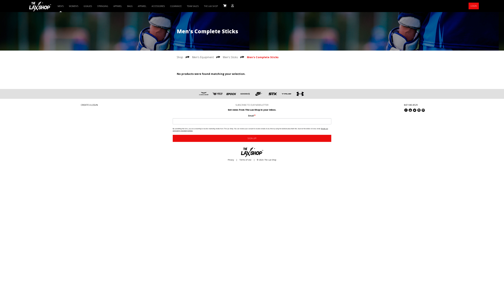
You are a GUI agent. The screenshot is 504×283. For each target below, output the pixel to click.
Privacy (231, 160)
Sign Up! (252, 138)
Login (474, 5)
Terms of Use (245, 160)
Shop (180, 57)
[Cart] (224, 6)
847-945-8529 (411, 105)
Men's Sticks (230, 57)
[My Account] (233, 6)
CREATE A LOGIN (89, 105)
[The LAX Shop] (40, 3)
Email (251, 116)
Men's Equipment (203, 57)
